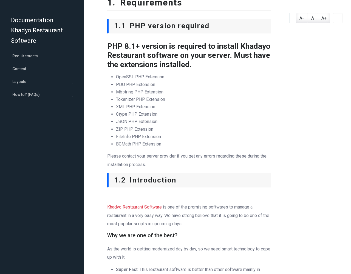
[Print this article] (338, 18)
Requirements (25, 56)
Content (19, 69)
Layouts (19, 81)
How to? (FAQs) (26, 94)
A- (301, 18)
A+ (324, 18)
